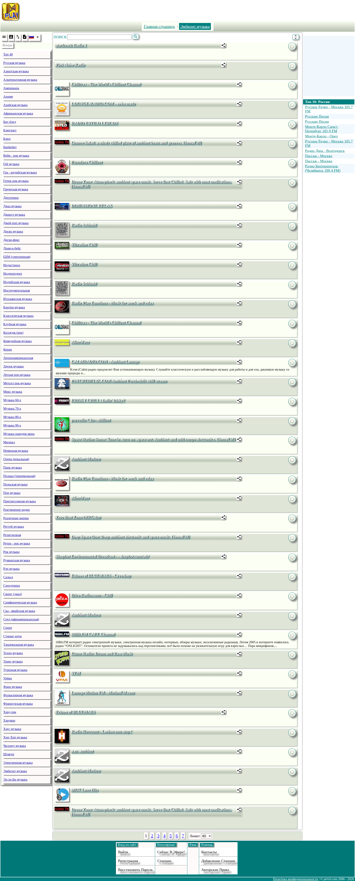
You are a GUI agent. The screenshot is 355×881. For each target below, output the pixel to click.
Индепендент (12, 273)
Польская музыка (15, 484)
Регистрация (128, 861)
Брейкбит (10, 147)
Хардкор (9, 720)
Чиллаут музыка (14, 746)
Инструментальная (16, 290)
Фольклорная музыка (18, 695)
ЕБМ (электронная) (16, 257)
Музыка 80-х (12, 417)
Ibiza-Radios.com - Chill (91, 595)
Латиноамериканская (18, 358)
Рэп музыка (11, 568)
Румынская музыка (16, 560)
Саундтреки (11, 585)
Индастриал (11, 265)
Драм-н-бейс (12, 248)
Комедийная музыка (17, 341)
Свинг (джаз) (12, 594)
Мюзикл (9, 442)
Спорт (7, 627)
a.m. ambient (82, 751)
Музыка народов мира (19, 434)
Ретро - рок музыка (16, 543)
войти (123, 852)
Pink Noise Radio (70, 65)
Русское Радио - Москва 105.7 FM (329, 109)
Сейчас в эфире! (171, 852)
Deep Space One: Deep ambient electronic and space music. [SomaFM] (130, 536)
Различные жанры (16, 518)
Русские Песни (317, 116)
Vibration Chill (84, 244)
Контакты (209, 852)
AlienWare (80, 342)
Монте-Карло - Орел (321, 136)
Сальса (8, 577)
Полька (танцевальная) (19, 476)
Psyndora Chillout (86, 162)
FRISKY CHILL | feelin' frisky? (98, 400)
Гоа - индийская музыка (20, 172)
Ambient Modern (85, 459)
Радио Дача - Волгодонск (325, 151)
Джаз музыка (12, 206)
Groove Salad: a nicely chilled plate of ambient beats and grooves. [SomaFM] (136, 142)
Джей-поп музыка (16, 223)
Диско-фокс (11, 240)
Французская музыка (18, 703)
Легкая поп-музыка (16, 375)
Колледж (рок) (13, 332)
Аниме (8, 96)
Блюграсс (10, 130)
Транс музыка (13, 661)
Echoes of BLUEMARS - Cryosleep (101, 575)
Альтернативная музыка (20, 79)
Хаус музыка (12, 729)
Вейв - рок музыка (16, 155)
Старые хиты (12, 636)
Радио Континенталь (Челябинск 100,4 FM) (322, 168)
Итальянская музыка (17, 299)
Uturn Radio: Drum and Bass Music (102, 653)
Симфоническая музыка (20, 602)
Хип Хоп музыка (15, 737)
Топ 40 (8, 54)
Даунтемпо (11, 197)
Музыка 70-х (12, 408)
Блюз (6, 138)
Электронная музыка (18, 762)
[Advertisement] (196, 11)
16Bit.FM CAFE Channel (93, 634)
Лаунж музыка (13, 366)
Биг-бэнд (9, 122)
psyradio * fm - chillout (91, 420)
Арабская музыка (15, 105)
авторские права (215, 870)
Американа (11, 88)
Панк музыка (12, 467)
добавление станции (218, 861)
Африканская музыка (18, 113)
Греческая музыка (15, 189)
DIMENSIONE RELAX (91, 205)
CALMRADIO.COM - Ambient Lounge (105, 361)
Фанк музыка (12, 687)
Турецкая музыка (15, 670)
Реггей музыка (13, 526)
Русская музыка (14, 63)
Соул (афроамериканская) (21, 619)
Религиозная (12, 535)
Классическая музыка (18, 316)
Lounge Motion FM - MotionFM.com (103, 692)
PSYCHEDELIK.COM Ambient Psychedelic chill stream (119, 381)
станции (164, 861)
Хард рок (9, 712)
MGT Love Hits (84, 790)
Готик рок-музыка (16, 181)
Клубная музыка (14, 324)
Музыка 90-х (12, 425)
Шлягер (8, 754)
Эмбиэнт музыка (15, 771)
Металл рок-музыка (17, 383)
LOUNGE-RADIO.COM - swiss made (103, 103)
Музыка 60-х (12, 400)
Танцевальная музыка (18, 644)
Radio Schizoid (84, 225)
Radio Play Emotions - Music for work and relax (112, 303)
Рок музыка (11, 552)
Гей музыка (11, 164)
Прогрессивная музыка (19, 501)
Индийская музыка (16, 282)
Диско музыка (13, 231)
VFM (75, 673)
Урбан (7, 678)
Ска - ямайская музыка (19, 611)
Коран (7, 349)
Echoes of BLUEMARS (75, 712)
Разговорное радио (16, 509)
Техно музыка (13, 653)
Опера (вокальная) (16, 459)
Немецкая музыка (15, 450)
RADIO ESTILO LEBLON (94, 123)
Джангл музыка (14, 214)
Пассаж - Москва (318, 156)
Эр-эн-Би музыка (15, 779)
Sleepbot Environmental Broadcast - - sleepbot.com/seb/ (102, 556)
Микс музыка (12, 391)
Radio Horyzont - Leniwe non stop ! (101, 731)
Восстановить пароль (135, 870)
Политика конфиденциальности (295, 879)
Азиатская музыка (16, 71)
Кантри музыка (14, 307)
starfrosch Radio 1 (71, 45)
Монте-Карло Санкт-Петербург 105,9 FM (321, 129)
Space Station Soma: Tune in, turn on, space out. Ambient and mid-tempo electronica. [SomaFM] (153, 439)
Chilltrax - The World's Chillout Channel (106, 84)
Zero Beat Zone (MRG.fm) (78, 517)
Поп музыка (11, 493)
